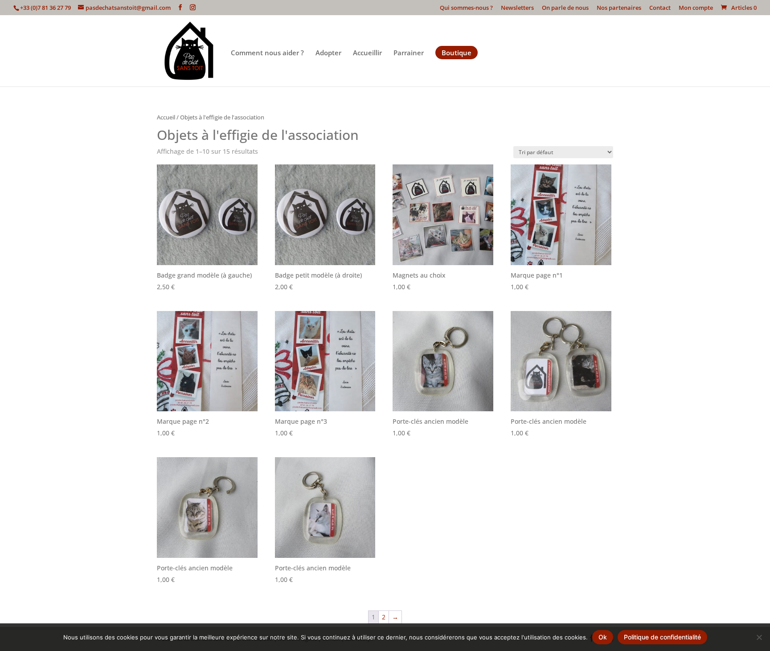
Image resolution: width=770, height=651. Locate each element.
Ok (602, 637)
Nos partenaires (619, 8)
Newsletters (517, 8)
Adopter (328, 53)
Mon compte (696, 8)
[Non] (758, 637)
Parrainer (408, 53)
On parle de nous (565, 8)
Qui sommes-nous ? (466, 8)
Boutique (456, 52)
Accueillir (367, 53)
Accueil (166, 117)
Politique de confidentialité (662, 637)
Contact (660, 8)
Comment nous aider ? (267, 53)
